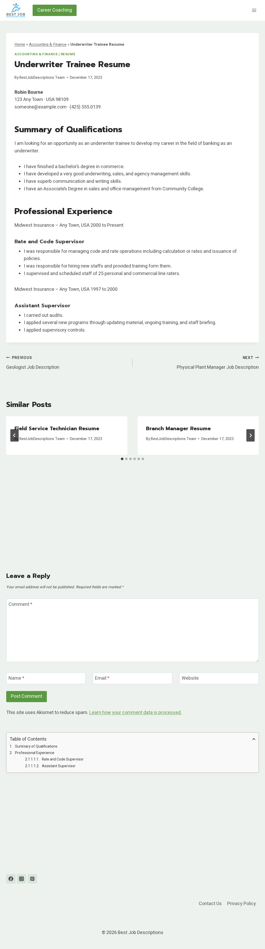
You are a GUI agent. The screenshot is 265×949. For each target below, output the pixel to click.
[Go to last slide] (14, 435)
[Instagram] (21, 878)
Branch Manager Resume (178, 428)
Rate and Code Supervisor (63, 759)
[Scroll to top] (251, 932)
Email (102, 679)
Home (19, 44)
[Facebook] (11, 878)
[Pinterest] (32, 878)
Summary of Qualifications (36, 746)
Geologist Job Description (32, 363)
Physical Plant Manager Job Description (218, 363)
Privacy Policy (241, 903)
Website (190, 679)
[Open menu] (254, 10)
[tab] (122, 459)
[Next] (250, 435)
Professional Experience (34, 753)
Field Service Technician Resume (56, 428)
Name (16, 679)
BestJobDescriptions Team (42, 77)
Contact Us (210, 903)
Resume (68, 54)
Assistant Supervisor (59, 766)
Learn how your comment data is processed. (135, 712)
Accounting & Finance (48, 44)
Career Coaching (54, 10)
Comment (20, 604)
